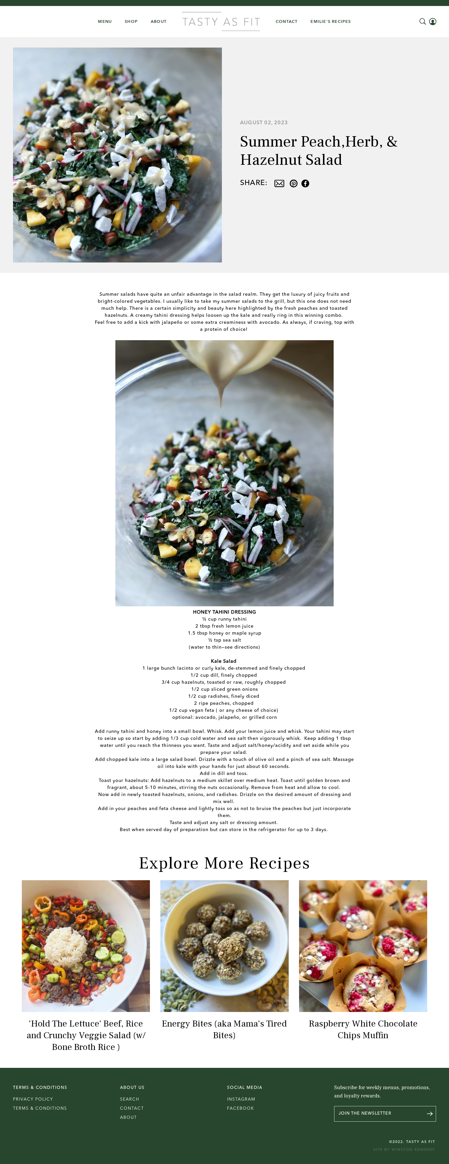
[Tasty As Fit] (221, 21)
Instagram (241, 1099)
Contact (132, 1109)
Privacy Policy (33, 1099)
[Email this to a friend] (279, 183)
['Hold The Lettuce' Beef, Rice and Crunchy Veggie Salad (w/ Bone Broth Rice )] (86, 946)
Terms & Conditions (40, 1109)
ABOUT (159, 21)
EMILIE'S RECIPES (331, 21)
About (128, 1118)
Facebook (240, 1109)
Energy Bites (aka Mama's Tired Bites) (224, 1029)
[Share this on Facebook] (305, 183)
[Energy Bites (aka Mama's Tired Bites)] (224, 946)
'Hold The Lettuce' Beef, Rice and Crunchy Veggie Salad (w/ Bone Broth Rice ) (86, 1035)
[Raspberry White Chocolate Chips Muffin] (363, 946)
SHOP (131, 21)
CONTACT (287, 21)
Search (129, 1099)
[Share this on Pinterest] (294, 183)
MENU (105, 21)
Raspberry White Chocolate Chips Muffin (363, 1029)
